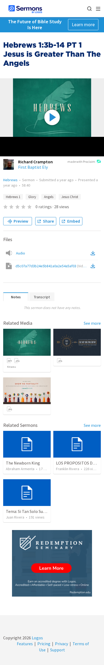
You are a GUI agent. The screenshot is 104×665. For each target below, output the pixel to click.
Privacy (61, 643)
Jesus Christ (69, 197)
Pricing (43, 643)
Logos (37, 637)
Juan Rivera (15, 517)
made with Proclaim (81, 162)
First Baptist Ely (33, 167)
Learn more (83, 24)
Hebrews (10, 179)
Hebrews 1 (13, 197)
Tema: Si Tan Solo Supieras (30, 511)
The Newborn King (23, 463)
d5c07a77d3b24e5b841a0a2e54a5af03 (51, 266)
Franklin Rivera (67, 468)
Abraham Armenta (20, 468)
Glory (32, 197)
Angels (48, 197)
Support (57, 649)
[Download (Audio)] (94, 253)
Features (25, 643)
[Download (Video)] (94, 266)
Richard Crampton (35, 161)
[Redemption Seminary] (52, 563)
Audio (20, 253)
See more (92, 323)
